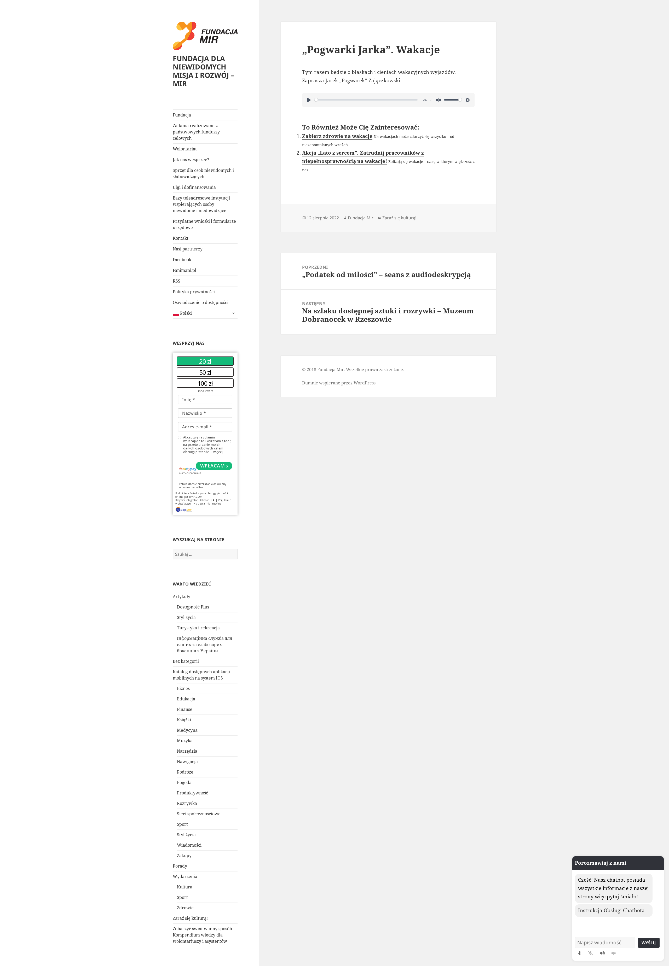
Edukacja (186, 699)
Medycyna (187, 730)
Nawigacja (187, 761)
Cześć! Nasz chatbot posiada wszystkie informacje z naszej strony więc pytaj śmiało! (613, 888)
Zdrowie (185, 908)
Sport (182, 824)
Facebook (182, 259)
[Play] (309, 100)
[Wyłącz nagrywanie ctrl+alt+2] (590, 953)
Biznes (183, 688)
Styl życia (186, 617)
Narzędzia (187, 751)
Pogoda (184, 782)
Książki (184, 720)
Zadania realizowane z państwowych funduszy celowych (196, 132)
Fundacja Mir (360, 218)
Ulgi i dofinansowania (194, 187)
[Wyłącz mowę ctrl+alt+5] (613, 953)
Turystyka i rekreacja (198, 628)
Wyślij (649, 943)
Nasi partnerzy (188, 249)
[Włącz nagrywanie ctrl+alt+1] (579, 953)
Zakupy (184, 855)
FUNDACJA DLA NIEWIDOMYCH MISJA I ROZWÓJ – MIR (203, 71)
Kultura (184, 887)
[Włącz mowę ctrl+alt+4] (602, 953)
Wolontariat (185, 149)
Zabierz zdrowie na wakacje (337, 136)
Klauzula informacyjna (207, 503)
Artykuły (181, 596)
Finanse (184, 709)
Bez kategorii (186, 661)
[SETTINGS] (468, 100)
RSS (176, 281)
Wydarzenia (185, 876)
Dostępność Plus (193, 607)
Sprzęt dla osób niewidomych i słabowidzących (203, 173)
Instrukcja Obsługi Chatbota (611, 910)
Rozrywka (187, 803)
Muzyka (185, 740)
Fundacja (182, 115)
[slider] (366, 99)
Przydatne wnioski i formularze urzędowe (204, 224)
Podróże (185, 772)
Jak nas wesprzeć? (191, 159)
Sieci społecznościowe (199, 814)
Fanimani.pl (184, 270)
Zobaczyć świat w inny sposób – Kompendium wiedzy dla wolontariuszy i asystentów (204, 935)
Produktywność (192, 793)
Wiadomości (189, 845)
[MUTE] (438, 100)
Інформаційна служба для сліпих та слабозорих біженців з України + (204, 644)
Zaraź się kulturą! (190, 918)
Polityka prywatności (194, 292)
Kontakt (180, 238)
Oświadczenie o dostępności (200, 302)
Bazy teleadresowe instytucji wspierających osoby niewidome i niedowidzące (201, 204)
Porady (180, 866)
